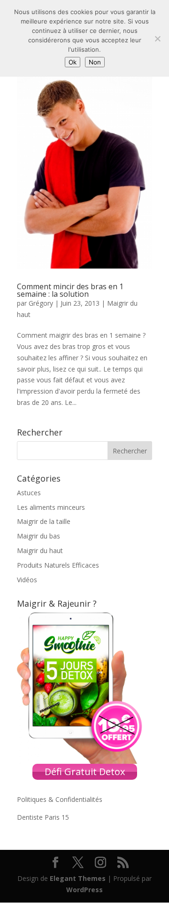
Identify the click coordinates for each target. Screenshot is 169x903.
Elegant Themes (78, 878)
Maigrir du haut (40, 550)
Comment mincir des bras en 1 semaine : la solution (70, 290)
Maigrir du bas (38, 535)
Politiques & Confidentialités (59, 799)
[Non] (157, 38)
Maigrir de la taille (43, 521)
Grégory (41, 303)
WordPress (84, 889)
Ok (73, 62)
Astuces (29, 492)
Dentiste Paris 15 (43, 817)
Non (95, 62)
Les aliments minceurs (51, 507)
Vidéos (27, 579)
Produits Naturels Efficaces (58, 565)
